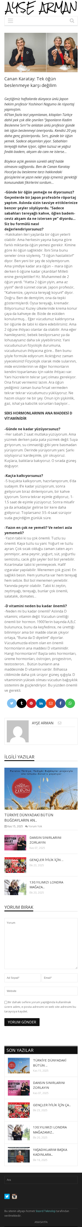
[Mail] (51, 703)
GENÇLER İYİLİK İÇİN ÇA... (52, 1105)
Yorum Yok (35, 826)
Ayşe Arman (43, 723)
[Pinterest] (31, 703)
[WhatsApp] (70, 703)
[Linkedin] (41, 703)
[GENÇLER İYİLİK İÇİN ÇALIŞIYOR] (18, 864)
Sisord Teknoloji (46, 1211)
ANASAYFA (41, 1222)
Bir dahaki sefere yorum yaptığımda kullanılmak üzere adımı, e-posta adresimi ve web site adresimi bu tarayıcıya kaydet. (40, 1006)
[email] (59, 723)
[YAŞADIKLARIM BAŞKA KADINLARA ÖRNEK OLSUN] (22, 1154)
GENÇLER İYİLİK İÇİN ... (46, 859)
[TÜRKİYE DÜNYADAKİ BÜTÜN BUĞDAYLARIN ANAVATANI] (44, 788)
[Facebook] (60, 703)
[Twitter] (12, 703)
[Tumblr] (21, 703)
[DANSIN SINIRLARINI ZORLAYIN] (18, 842)
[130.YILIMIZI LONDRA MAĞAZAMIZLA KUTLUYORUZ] (18, 887)
